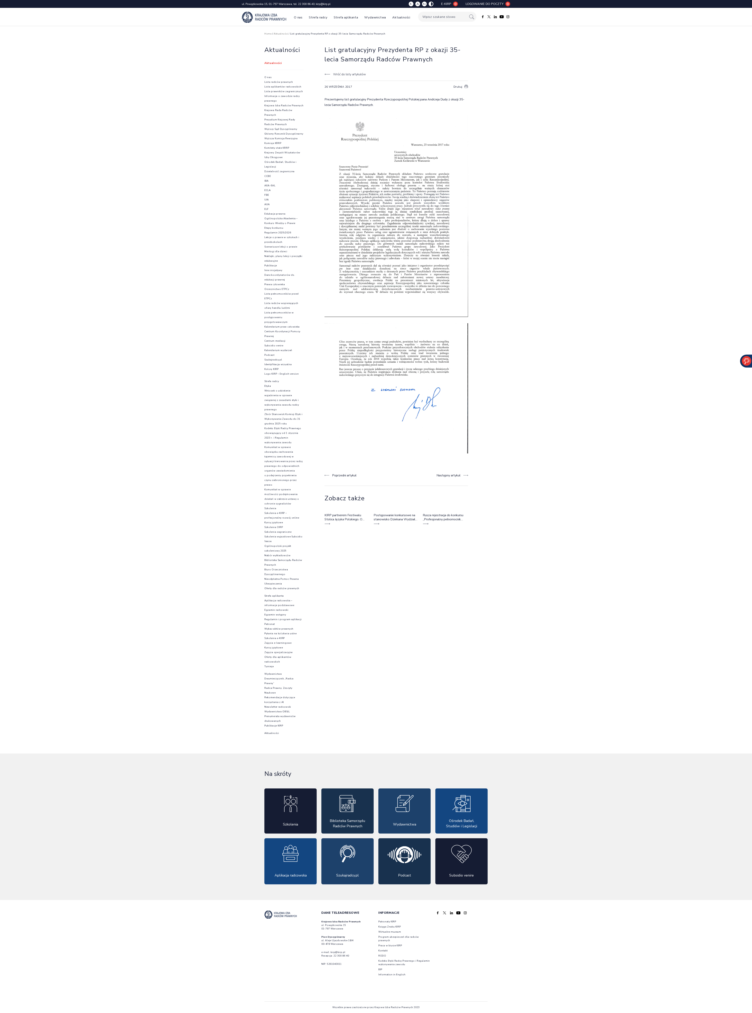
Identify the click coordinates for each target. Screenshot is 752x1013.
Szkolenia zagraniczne (278, 531)
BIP (380, 969)
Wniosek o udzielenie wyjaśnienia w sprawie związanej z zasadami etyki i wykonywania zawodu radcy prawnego (281, 400)
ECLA (267, 190)
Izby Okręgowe (273, 157)
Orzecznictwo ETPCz (276, 289)
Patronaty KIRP (387, 921)
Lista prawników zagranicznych (283, 91)
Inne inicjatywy (273, 270)
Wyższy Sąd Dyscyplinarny (280, 129)
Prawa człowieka (274, 284)
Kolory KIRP (271, 369)
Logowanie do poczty (484, 4)
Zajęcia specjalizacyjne (278, 652)
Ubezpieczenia (273, 583)
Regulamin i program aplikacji (283, 619)
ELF (266, 209)
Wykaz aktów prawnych (278, 628)
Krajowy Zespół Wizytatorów (282, 152)
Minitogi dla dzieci (275, 251)
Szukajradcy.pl (273, 359)
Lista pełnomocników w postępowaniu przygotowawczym (279, 317)
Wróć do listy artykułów (349, 74)
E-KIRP (446, 4)
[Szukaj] (471, 17)
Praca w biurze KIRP (390, 945)
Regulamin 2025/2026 (277, 232)
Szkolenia (270, 508)
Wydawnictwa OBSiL (277, 711)
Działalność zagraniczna (279, 171)
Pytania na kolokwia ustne (280, 633)
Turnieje (269, 666)
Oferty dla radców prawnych (281, 588)
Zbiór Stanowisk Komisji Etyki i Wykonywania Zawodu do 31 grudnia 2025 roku (283, 419)
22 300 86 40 (306, 4)
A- (411, 3)
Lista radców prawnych (278, 82)
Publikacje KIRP (273, 725)
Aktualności (401, 17)
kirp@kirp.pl (323, 4)
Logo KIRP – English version (281, 373)
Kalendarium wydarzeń (278, 350)
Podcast (269, 355)
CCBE (267, 176)
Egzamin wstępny (275, 614)
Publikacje (270, 265)
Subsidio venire (273, 345)
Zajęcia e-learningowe (278, 642)
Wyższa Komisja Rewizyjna (281, 138)
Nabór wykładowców (277, 555)
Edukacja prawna (275, 213)
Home (267, 33)
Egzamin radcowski (276, 610)
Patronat (269, 624)
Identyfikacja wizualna (278, 364)
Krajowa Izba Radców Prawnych (284, 105)
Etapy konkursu (273, 227)
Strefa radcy (318, 17)
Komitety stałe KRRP (276, 147)
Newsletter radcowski (277, 706)
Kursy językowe (273, 522)
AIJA (267, 204)
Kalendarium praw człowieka (282, 326)
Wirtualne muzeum (389, 931)
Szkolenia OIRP (273, 527)
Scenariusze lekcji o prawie (280, 246)
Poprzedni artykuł (344, 475)
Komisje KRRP (272, 143)
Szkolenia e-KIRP (274, 638)
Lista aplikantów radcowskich (282, 86)
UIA (266, 199)
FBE (266, 195)
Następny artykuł (448, 475)
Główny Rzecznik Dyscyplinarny (283, 133)
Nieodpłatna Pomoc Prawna (281, 579)
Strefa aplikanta (346, 17)
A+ (424, 3)
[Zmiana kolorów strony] (431, 4)
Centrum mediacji (275, 340)
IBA (266, 180)
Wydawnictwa (375, 17)
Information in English (391, 974)
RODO (382, 955)
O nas (298, 17)
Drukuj (458, 87)
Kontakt (383, 950)
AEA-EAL (270, 185)
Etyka (267, 386)
